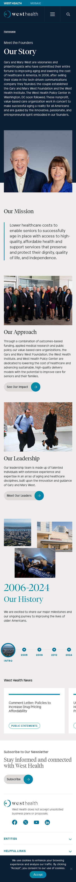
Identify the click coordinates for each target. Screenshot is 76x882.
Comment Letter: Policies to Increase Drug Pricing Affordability (30, 706)
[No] (71, 869)
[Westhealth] (21, 18)
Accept (38, 874)
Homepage (10, 31)
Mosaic (35, 3)
